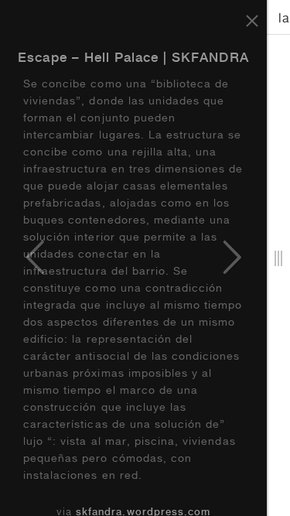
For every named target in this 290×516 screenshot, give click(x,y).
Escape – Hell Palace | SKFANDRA (133, 59)
